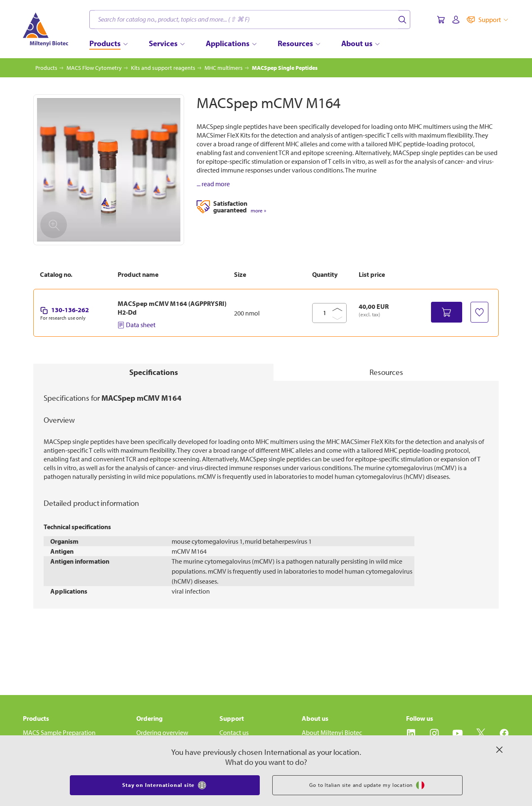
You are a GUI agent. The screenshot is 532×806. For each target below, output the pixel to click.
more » (258, 210)
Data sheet (140, 324)
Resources (386, 372)
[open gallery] (108, 169)
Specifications (153, 372)
